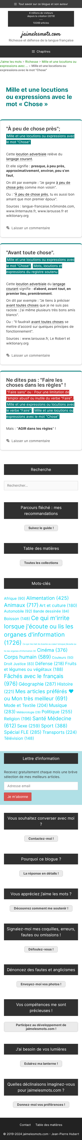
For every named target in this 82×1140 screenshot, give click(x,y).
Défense (49, 663)
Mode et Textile (26, 705)
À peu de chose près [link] (31, 194)
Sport (54, 726)
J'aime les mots (11, 62)
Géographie (37, 684)
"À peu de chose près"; (33, 129)
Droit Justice (19, 663)
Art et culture (58, 605)
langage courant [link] (19, 159)
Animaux (21, 605)
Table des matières (48, 1125)
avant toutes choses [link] (22, 305)
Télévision (19, 738)
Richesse (31, 62)
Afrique (14, 598)
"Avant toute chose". (30, 252)
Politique (57, 711)
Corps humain (27, 657)
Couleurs (62, 658)
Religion (17, 718)
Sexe (28, 725)
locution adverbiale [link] (31, 154)
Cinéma (52, 650)
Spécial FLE (22, 732)
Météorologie (29, 712)
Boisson (17, 618)
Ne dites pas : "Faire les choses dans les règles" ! (36, 382)
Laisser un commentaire (31, 228)
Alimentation (47, 598)
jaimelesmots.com (41, 34)
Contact (25, 1125)
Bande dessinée (51, 611)
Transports (59, 732)
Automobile (18, 611)
